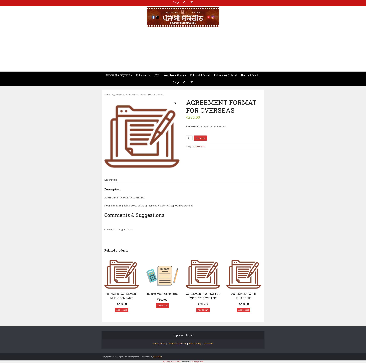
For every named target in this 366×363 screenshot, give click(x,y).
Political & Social (200, 75)
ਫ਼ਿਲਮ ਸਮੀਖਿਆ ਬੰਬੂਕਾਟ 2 (118, 75)
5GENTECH (158, 356)
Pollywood (142, 75)
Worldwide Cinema (175, 75)
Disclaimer (208, 343)
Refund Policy (195, 343)
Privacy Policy (159, 343)
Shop (176, 82)
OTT (157, 75)
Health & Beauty (250, 75)
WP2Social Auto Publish (171, 362)
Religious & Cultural (225, 75)
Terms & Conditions (177, 343)
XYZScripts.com (197, 362)
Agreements (118, 94)
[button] (175, 103)
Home (107, 94)
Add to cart (200, 138)
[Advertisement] (183, 50)
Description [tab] (110, 179)
